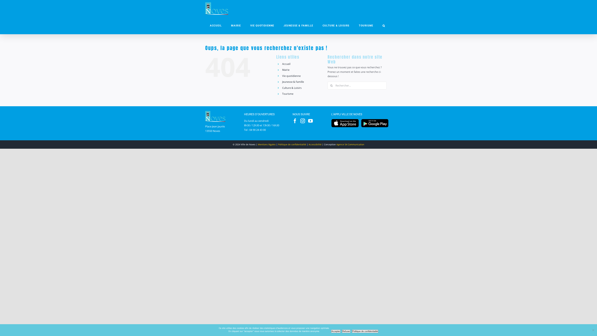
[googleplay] (375, 119)
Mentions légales (267, 144)
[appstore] (345, 119)
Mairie (285, 70)
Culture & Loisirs (292, 88)
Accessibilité (315, 144)
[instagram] (302, 121)
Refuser (346, 331)
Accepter (335, 331)
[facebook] (295, 121)
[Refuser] (593, 330)
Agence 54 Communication (350, 144)
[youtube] (310, 121)
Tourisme (287, 94)
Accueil (286, 64)
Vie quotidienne (291, 76)
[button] (384, 25)
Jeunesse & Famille (293, 82)
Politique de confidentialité (292, 144)
